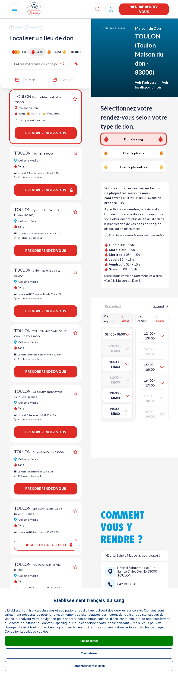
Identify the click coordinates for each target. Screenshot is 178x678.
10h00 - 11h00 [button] (115, 364)
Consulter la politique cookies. (27, 631)
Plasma (57, 51)
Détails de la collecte (46, 545)
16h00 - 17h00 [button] (150, 382)
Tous (25, 51)
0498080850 (126, 584)
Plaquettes (74, 51)
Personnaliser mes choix (89, 666)
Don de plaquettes (133, 167)
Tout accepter (89, 641)
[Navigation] (14, 9)
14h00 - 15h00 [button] (115, 411)
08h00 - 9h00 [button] (115, 334)
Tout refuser (89, 653)
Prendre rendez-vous (143, 9)
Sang (40, 51)
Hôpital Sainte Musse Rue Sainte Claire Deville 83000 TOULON (137, 571)
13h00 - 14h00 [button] (115, 395)
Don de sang (133, 139)
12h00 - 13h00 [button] (150, 335)
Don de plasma (133, 153)
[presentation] (160, 306)
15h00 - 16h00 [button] (150, 367)
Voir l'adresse (146, 82)
